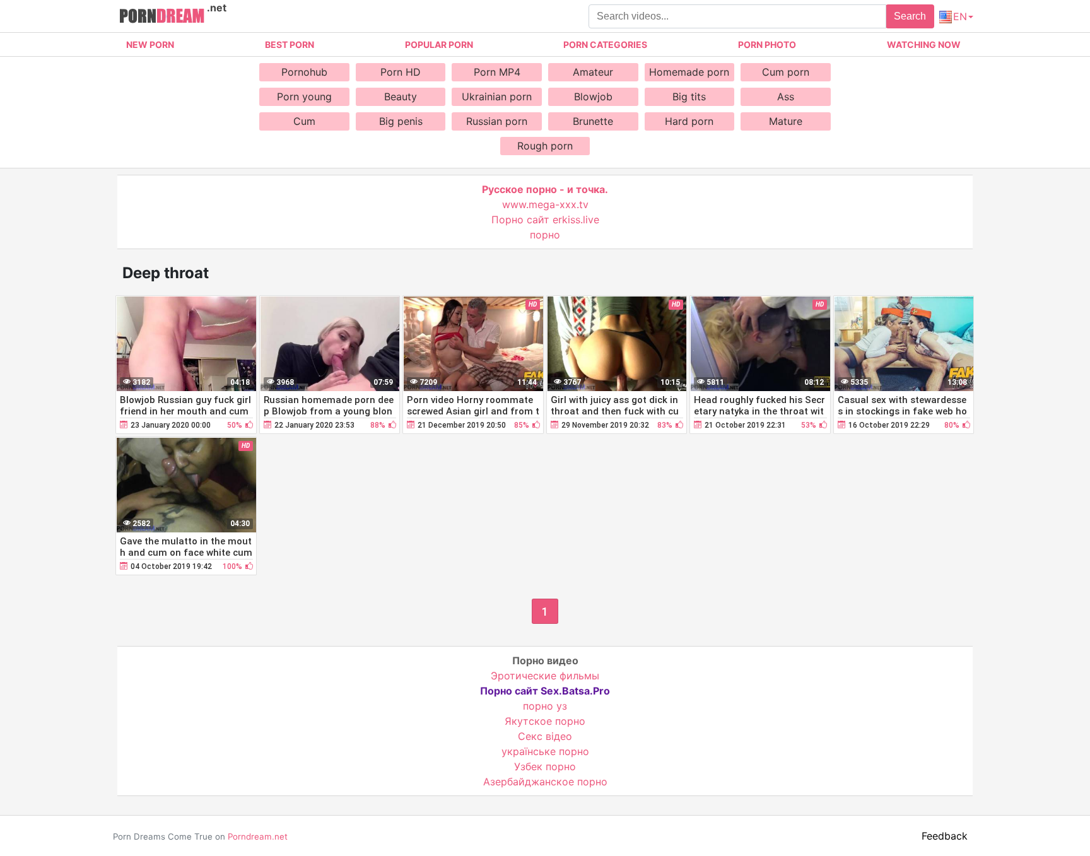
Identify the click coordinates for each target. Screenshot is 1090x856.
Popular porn (439, 44)
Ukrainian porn (497, 96)
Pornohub (304, 72)
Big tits (689, 96)
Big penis (401, 121)
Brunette (593, 121)
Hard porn (689, 121)
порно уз (545, 706)
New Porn (150, 44)
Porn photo (767, 44)
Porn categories (605, 44)
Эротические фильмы (545, 675)
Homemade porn (689, 72)
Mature (785, 121)
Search (910, 16)
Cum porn (785, 72)
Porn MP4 (497, 72)
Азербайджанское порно (545, 781)
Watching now (924, 44)
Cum (304, 121)
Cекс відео (545, 736)
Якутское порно (545, 721)
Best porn (289, 44)
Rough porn (545, 145)
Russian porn (496, 121)
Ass (785, 96)
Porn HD (400, 72)
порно (545, 234)
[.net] (161, 17)
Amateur (593, 72)
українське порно (545, 751)
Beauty (400, 96)
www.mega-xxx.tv (545, 204)
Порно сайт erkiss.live (545, 219)
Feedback (945, 836)
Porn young (304, 96)
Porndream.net (258, 836)
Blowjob (593, 96)
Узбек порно (545, 766)
